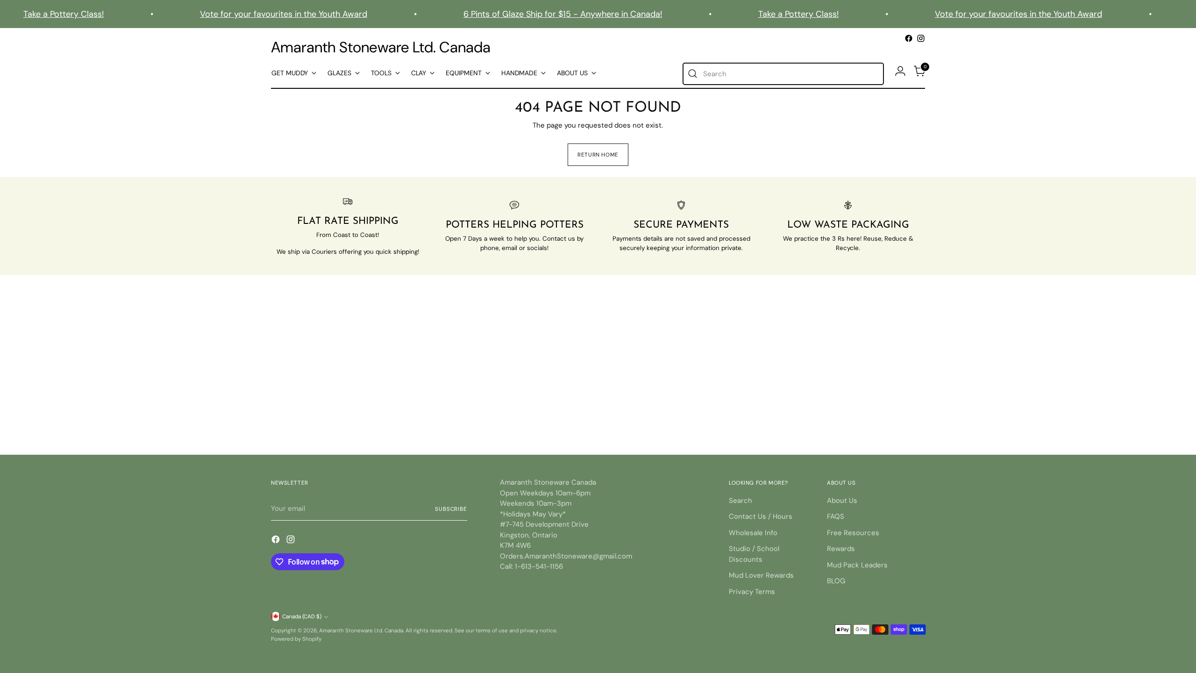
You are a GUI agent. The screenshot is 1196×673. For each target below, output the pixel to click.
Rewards (841, 548)
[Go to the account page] (900, 71)
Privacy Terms (752, 591)
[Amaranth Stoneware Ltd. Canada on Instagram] (921, 38)
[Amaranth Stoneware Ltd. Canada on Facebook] (908, 38)
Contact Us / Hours (760, 516)
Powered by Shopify (296, 639)
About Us (842, 500)
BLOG (836, 581)
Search (740, 500)
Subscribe (451, 509)
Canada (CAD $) (301, 616)
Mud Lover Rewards (761, 575)
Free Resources (853, 532)
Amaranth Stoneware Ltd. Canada (361, 630)
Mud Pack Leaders (857, 565)
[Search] (693, 74)
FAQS (835, 516)
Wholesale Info (753, 532)
